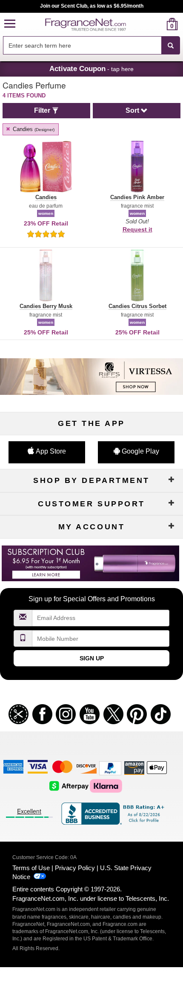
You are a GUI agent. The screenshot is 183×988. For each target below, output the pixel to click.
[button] (10, 24)
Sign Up (92, 658)
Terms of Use (31, 867)
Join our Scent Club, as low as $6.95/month (91, 6)
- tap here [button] (91, 68)
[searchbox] (82, 45)
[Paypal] (110, 767)
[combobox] (91, 45)
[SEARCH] (170, 45)
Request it (137, 229)
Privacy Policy (75, 867)
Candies (32, 129)
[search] (158, 24)
